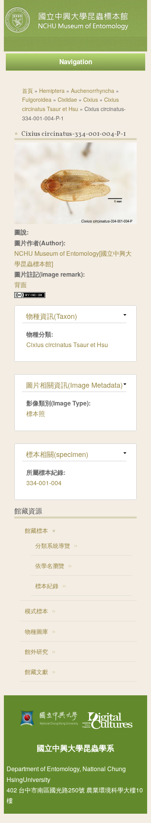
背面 (20, 284)
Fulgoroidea (36, 99)
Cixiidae (67, 99)
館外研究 (36, 651)
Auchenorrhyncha (92, 90)
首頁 (27, 90)
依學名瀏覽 (49, 565)
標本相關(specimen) (57, 454)
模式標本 (36, 611)
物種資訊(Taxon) (51, 316)
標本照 (35, 413)
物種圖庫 (36, 631)
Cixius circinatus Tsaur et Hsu (67, 344)
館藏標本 (36, 530)
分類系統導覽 (52, 545)
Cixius (90, 99)
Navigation (75, 61)
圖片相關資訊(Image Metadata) (74, 385)
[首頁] (68, 32)
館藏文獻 (36, 671)
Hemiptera (52, 90)
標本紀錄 (46, 586)
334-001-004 (44, 482)
